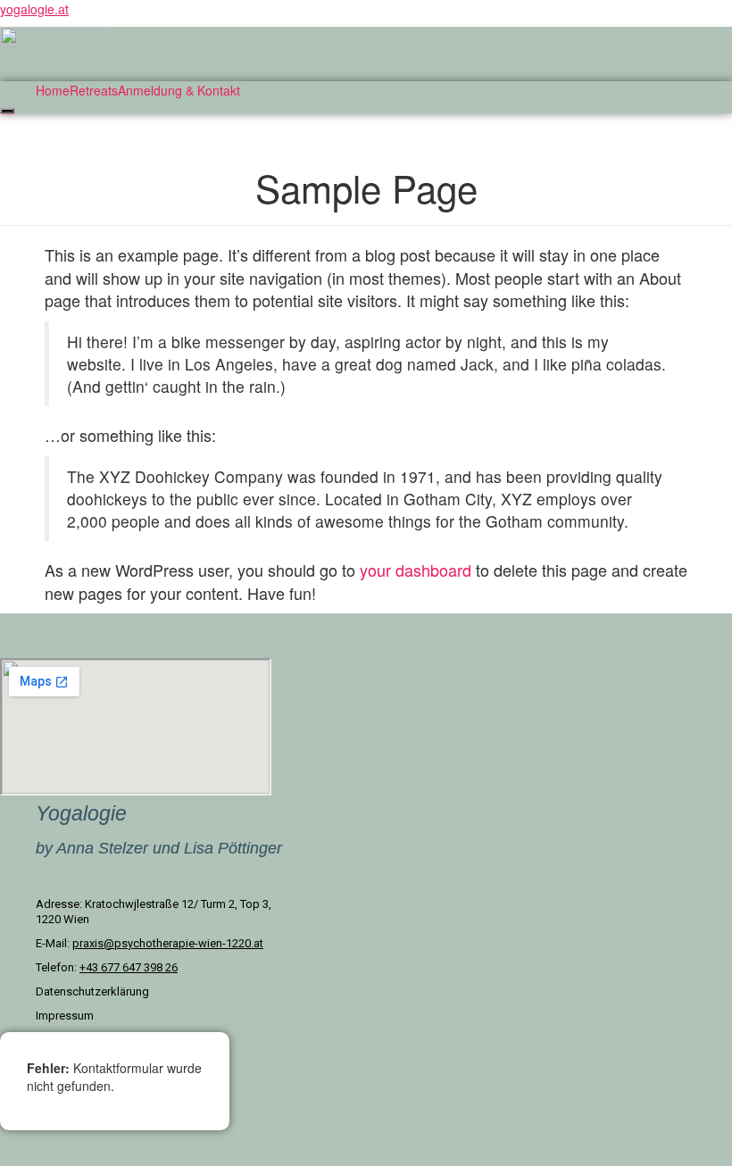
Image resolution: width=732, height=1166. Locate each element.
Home (53, 90)
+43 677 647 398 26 (128, 967)
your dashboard (415, 569)
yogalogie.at (34, 9)
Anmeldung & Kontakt (179, 90)
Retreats (94, 90)
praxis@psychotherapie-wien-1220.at (167, 943)
